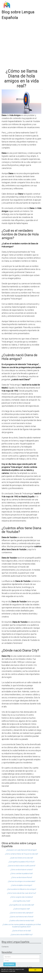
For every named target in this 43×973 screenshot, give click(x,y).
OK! (35, 970)
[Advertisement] (21, 43)
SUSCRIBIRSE (9, 964)
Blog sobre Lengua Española (18, 15)
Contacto (5, 947)
